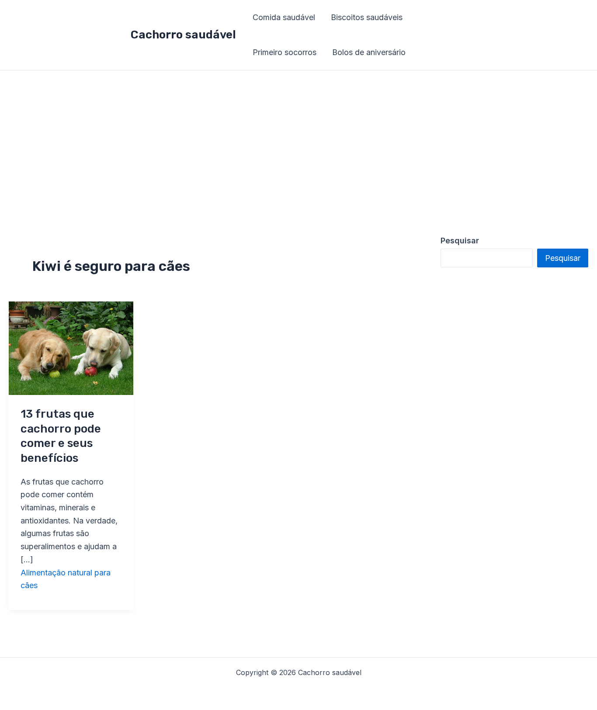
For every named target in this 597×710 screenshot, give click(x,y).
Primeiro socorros (284, 52)
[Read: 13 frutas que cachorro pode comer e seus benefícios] (71, 347)
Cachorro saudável (183, 35)
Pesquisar (562, 258)
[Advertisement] (298, 136)
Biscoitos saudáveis (367, 17)
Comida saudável (284, 17)
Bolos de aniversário (369, 52)
